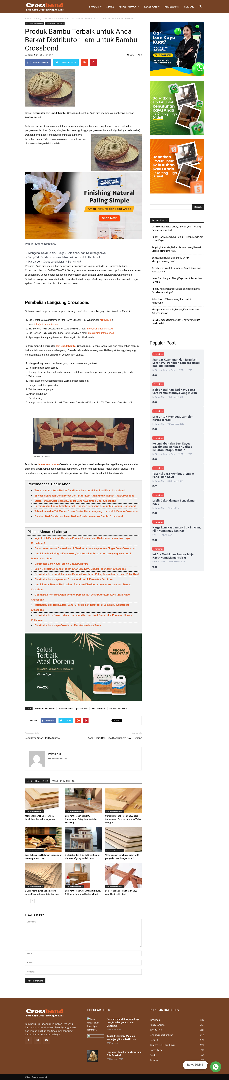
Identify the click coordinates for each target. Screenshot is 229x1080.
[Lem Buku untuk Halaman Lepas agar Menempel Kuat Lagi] (43, 839)
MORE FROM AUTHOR (63, 781)
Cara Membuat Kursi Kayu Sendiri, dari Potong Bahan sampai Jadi (176, 228)
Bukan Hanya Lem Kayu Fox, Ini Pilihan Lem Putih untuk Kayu (177, 239)
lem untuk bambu (66, 346)
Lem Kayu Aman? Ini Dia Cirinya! (42, 738)
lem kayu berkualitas (43, 18)
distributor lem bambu (45, 708)
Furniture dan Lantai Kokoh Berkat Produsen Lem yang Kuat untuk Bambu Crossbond (85, 506)
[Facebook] (28, 1040)
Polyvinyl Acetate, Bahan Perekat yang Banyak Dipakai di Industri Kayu (176, 249)
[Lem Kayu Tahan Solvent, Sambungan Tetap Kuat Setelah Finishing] (83, 800)
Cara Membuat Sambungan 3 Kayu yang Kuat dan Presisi (176, 322)
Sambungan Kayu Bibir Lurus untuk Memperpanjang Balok (170, 259)
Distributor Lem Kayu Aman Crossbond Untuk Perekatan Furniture (73, 579)
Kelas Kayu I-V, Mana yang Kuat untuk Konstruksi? (171, 301)
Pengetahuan (127, 6)
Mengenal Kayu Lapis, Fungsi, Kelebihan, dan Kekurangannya (67, 253)
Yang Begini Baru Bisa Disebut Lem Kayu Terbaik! (115, 738)
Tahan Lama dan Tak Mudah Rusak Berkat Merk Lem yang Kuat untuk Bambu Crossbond (86, 511)
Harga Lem (156, 1050)
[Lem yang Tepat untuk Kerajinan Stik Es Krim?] (92, 1056)
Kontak (189, 6)
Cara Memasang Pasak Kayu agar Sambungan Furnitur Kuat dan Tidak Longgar (123, 819)
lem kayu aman (98, 708)
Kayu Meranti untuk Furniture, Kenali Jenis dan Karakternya (176, 270)
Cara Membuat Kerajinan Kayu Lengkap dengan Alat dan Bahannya (123, 1022)
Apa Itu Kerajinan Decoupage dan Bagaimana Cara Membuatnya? (176, 290)
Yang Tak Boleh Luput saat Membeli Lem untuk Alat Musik (64, 257)
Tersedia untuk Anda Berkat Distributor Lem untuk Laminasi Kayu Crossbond (80, 490)
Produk (94, 6)
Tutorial (154, 1060)
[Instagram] (37, 1040)
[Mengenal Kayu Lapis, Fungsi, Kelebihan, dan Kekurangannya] (43, 800)
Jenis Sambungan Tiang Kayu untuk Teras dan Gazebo (177, 280)
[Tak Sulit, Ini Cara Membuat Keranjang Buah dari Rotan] (95, 1040)
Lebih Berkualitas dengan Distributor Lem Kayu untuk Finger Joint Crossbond (80, 568)
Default (154, 1040)
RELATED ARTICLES (37, 781)
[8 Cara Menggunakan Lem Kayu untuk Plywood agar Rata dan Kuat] (43, 875)
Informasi (155, 1019)
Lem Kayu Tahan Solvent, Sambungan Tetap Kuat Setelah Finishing (81, 819)
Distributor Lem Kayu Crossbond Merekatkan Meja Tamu (68, 625)
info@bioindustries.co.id (47, 324)
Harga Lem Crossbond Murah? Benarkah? (54, 261)
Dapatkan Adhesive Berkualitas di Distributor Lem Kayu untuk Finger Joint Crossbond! (85, 548)
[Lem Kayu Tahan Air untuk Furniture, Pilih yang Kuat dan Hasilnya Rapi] (83, 875)
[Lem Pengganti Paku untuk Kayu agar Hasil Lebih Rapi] (123, 875)
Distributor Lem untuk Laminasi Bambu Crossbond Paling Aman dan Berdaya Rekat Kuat (87, 574)
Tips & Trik (156, 1030)
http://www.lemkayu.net (57, 758)
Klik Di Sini (105, 319)
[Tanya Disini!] (215, 1067)
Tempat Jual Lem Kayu (55, 23)
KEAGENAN (150, 6)
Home (28, 18)
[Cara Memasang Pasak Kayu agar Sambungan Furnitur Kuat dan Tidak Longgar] (123, 800)
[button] (200, 7)
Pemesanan (171, 6)
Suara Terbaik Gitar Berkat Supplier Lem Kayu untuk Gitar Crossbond (75, 500)
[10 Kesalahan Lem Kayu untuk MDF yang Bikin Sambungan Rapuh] (123, 839)
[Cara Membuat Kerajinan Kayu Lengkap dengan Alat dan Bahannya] (93, 1024)
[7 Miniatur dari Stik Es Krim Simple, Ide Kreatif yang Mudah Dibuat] (83, 839)
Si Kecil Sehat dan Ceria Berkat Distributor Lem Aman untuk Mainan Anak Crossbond (84, 495)
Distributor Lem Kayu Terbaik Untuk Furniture (61, 563)
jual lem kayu (82, 708)
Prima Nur (33, 55)
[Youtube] (46, 1040)
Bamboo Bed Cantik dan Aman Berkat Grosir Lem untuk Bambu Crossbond (79, 516)
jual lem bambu (66, 708)
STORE (110, 6)
